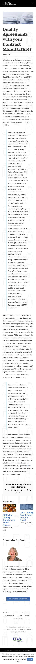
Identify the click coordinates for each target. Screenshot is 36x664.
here (29, 466)
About (19, 616)
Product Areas (9, 616)
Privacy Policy (18, 618)
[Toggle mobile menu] (32, 3)
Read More (18, 662)
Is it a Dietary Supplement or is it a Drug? (26, 516)
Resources (25, 613)
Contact (6, 613)
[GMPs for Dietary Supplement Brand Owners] (9, 505)
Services (15, 613)
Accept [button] (30, 659)
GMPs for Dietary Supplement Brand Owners (9, 520)
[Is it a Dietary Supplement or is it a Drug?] (26, 505)
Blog (27, 616)
